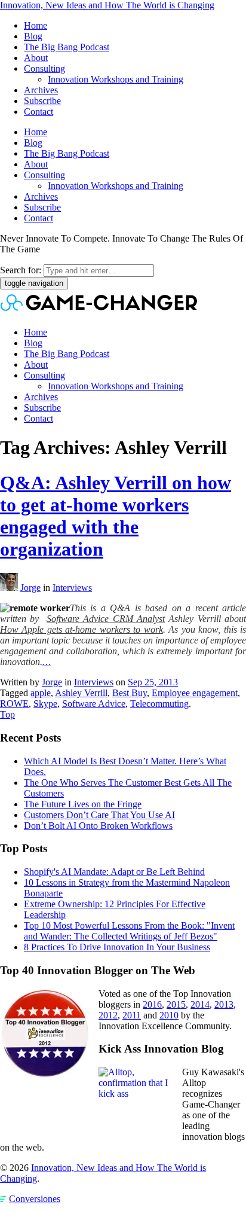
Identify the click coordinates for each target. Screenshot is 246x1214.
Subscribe (42, 101)
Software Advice (93, 703)
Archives (41, 90)
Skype (45, 703)
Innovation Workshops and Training (115, 79)
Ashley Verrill (81, 693)
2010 (169, 1015)
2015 (176, 1004)
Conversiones (34, 1199)
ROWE (14, 703)
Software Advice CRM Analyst (106, 619)
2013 (223, 1004)
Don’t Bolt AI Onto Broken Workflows (98, 825)
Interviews (72, 587)
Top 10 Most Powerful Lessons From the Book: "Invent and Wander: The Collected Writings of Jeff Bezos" (129, 930)
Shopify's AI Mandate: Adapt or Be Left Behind (114, 872)
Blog (33, 36)
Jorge (30, 587)
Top (7, 714)
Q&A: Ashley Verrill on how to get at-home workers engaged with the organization (115, 516)
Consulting (44, 68)
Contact (38, 111)
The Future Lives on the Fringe (83, 804)
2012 (108, 1015)
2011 (131, 1015)
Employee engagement (195, 693)
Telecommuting (159, 703)
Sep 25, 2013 (153, 682)
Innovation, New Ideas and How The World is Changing (107, 5)
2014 (200, 1004)
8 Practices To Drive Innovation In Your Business (117, 947)
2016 (152, 1004)
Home (35, 25)
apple (40, 693)
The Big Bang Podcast (66, 47)
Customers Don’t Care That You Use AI (99, 815)
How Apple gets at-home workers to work (81, 629)
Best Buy (129, 693)
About (36, 58)
